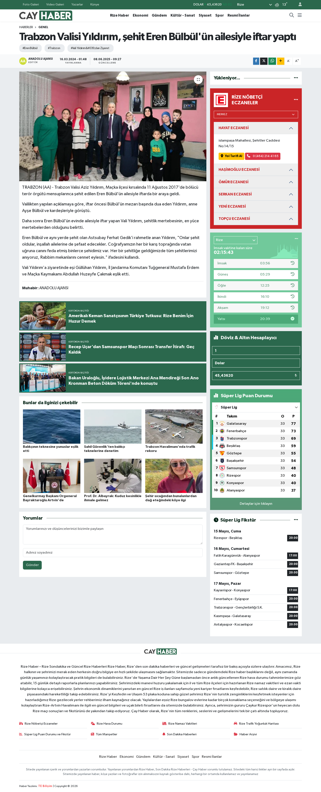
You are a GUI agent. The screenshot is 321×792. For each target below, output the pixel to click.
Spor (219, 15)
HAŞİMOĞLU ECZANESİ (239, 169)
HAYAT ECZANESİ (234, 128)
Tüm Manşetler (106, 734)
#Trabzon (54, 48)
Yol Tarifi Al (233, 156)
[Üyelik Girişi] (298, 4)
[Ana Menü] (300, 15)
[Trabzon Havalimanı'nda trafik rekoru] (174, 426)
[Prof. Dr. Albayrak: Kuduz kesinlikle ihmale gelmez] (113, 476)
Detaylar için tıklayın (256, 504)
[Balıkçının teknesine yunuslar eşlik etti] (51, 426)
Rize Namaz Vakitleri (182, 723)
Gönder (32, 565)
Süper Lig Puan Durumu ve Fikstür (47, 734)
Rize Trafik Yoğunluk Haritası (259, 723)
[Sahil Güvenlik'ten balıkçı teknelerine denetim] (113, 426)
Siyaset (205, 15)
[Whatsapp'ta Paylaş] (272, 61)
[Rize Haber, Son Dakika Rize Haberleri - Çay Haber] (45, 15)
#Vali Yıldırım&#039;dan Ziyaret (90, 48)
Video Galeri (55, 4)
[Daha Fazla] (280, 61)
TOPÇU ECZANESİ (234, 219)
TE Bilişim (45, 786)
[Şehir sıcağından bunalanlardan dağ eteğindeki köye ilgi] (174, 476)
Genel (43, 27)
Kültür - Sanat (183, 15)
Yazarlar (77, 4)
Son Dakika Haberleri (182, 734)
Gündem (159, 15)
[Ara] (292, 15)
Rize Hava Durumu (109, 723)
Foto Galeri (31, 4)
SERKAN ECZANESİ (235, 194)
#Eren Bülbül (29, 48)
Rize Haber (119, 15)
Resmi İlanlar (239, 15)
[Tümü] (296, 78)
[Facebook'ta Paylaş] (256, 61)
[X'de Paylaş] (264, 61)
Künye (94, 4)
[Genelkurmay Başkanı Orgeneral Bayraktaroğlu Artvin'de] (51, 476)
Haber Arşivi (248, 734)
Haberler (26, 27)
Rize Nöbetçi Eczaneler (41, 723)
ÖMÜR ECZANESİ (234, 182)
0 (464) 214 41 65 (265, 156)
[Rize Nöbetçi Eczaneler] (296, 100)
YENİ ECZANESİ (232, 206)
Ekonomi (140, 15)
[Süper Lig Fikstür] (296, 520)
